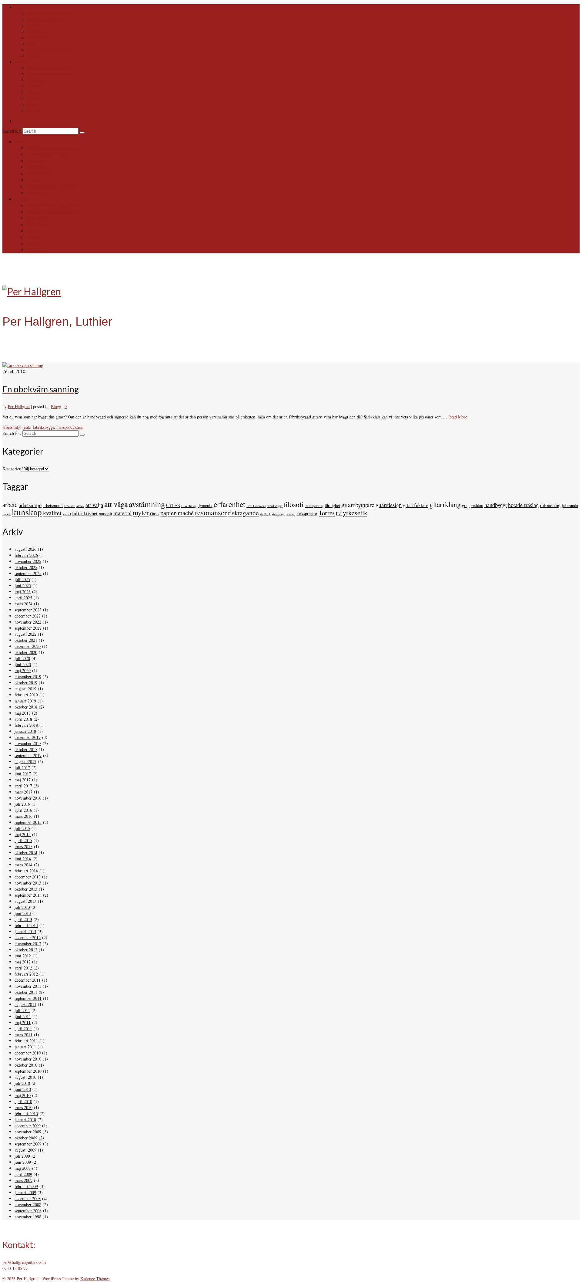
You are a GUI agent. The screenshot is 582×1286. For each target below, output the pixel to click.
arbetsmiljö (12, 427)
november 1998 (28, 1217)
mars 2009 (23, 1180)
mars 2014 (23, 865)
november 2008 (28, 1204)
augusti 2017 (25, 761)
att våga (116, 504)
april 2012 (23, 968)
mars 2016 (23, 816)
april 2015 (23, 840)
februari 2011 (26, 1041)
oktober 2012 (26, 950)
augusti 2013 (25, 901)
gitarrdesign (389, 505)
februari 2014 (26, 871)
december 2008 (28, 1198)
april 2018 (23, 719)
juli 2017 (22, 767)
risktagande (243, 512)
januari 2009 (25, 1192)
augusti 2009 (25, 1150)
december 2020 (28, 646)
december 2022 (28, 616)
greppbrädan (472, 505)
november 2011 (28, 986)
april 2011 (23, 1028)
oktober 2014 (26, 852)
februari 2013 (26, 925)
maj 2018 (23, 713)
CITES (173, 505)
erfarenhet (229, 504)
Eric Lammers (256, 506)
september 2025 (28, 573)
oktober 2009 (26, 1138)
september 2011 (28, 998)
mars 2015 (23, 846)
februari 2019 (26, 695)
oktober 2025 (26, 567)
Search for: (12, 131)
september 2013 (28, 895)
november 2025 (28, 561)
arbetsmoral (53, 505)
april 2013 (23, 919)
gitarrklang (445, 504)
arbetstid (69, 506)
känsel (67, 514)
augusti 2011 (25, 1004)
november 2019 (28, 676)
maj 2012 (23, 962)
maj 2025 (23, 591)
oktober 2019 (26, 682)
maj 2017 (23, 780)
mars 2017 (23, 792)
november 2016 (28, 798)
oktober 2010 (26, 1065)
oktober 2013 (26, 889)
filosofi (293, 504)
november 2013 (28, 883)
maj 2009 (23, 1168)
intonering (550, 505)
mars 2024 (23, 604)
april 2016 (23, 810)
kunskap (27, 512)
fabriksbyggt (43, 427)
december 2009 (28, 1126)
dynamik (205, 505)
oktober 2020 (26, 652)
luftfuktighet (85, 513)
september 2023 (28, 610)
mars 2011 (23, 1034)
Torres (327, 513)
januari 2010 (25, 1119)
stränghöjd (278, 514)
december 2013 (28, 877)
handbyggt (495, 505)
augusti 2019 (25, 689)
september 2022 (28, 628)
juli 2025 (22, 579)
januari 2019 (25, 701)
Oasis (154, 513)
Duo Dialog (188, 506)
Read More (457, 417)
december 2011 (28, 980)
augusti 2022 (25, 634)
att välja (94, 505)
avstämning (147, 504)
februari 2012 (26, 974)
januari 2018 (25, 731)
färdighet (332, 505)
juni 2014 (23, 858)
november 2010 (28, 1059)
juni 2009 (23, 1162)
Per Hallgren (19, 406)
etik (27, 427)
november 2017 (28, 743)
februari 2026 (26, 555)
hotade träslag (523, 505)
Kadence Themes (94, 1278)
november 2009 (28, 1132)
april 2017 (23, 786)
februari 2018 (26, 725)
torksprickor (306, 513)
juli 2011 (22, 1010)
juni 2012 (23, 956)
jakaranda (570, 505)
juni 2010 (23, 1089)
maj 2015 (23, 834)
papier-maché (177, 513)
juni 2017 (23, 774)
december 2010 (28, 1053)
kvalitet (52, 513)
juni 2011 (23, 1016)
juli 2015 (22, 828)
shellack (265, 514)
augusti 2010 (25, 1077)
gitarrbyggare (357, 504)
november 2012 (28, 943)
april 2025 (23, 598)
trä (339, 513)
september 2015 (28, 822)
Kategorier (11, 469)
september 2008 (28, 1210)
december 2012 (28, 937)
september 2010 (28, 1071)
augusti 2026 (25, 549)
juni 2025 (23, 585)
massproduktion (69, 427)
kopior (6, 514)
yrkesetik (355, 512)
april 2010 (23, 1101)
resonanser (211, 512)
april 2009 (23, 1174)
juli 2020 (22, 658)
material (122, 513)
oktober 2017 (26, 749)
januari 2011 (25, 1047)
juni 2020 (23, 664)
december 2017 (28, 737)
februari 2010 (26, 1113)
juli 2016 (22, 804)
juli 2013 (22, 907)
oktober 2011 (26, 992)
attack (80, 506)
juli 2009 (22, 1156)
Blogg (56, 406)
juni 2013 (23, 913)
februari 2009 (26, 1186)
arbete (10, 504)
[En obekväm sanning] (22, 365)
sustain (290, 514)
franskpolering (314, 506)
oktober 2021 (26, 640)
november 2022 (28, 622)
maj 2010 (23, 1095)
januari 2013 (25, 931)
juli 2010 (22, 1083)
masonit (105, 513)
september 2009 (28, 1144)
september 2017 (28, 755)
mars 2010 (23, 1107)
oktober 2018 (26, 707)
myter (141, 512)
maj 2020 (23, 670)
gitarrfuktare (415, 505)
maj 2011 (23, 1022)
